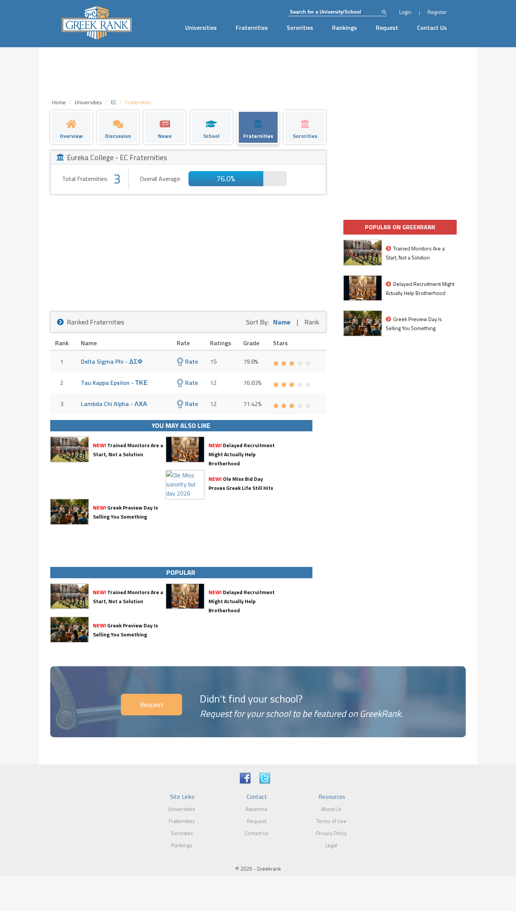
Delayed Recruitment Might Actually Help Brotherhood (242, 454)
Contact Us (432, 27)
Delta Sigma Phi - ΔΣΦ (111, 361)
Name (281, 322)
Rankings (344, 27)
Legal (331, 845)
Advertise (256, 809)
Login (405, 12)
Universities (201, 27)
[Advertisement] (188, 251)
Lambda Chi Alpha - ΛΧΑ (114, 403)
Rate (191, 361)
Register (437, 12)
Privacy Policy (331, 833)
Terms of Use (331, 821)
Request (387, 27)
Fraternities (252, 27)
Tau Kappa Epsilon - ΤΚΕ (114, 382)
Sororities (300, 27)
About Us (331, 809)
